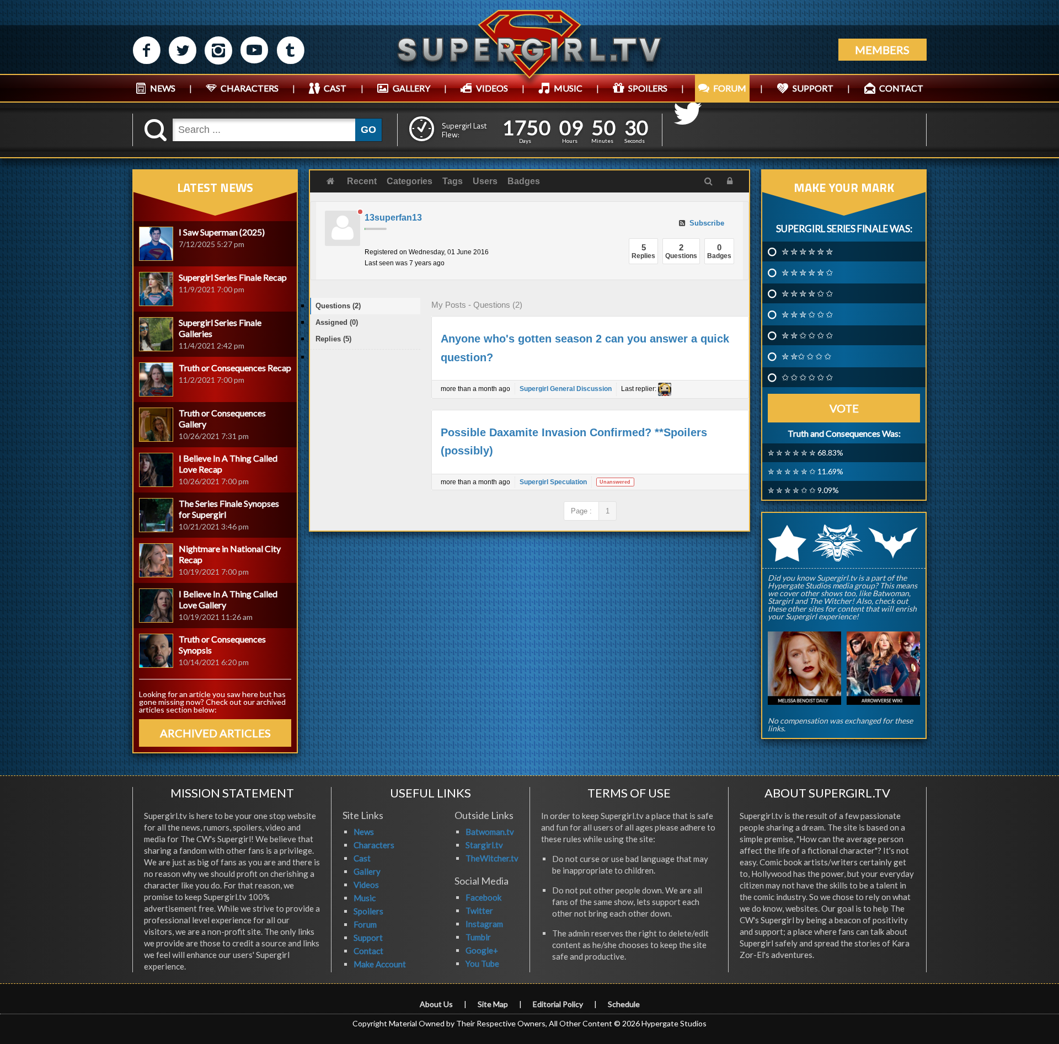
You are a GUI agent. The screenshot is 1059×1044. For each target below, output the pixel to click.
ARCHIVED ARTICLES (215, 733)
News (364, 832)
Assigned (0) (336, 322)
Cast (362, 858)
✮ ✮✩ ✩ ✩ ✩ (806, 356)
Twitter (479, 910)
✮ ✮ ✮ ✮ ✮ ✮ (807, 251)
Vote (844, 408)
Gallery (367, 871)
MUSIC (568, 88)
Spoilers (368, 911)
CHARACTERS (250, 88)
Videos (366, 885)
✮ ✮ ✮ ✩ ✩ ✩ (807, 314)
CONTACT (901, 88)
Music (365, 898)
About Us (436, 1004)
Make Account (380, 964)
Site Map (493, 1004)
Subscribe (705, 223)
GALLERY (411, 88)
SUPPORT (813, 88)
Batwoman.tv (490, 832)
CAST (335, 88)
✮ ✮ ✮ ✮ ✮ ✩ (807, 272)
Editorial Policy (558, 1004)
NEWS (162, 88)
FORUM (729, 88)
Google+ (482, 950)
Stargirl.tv (484, 845)
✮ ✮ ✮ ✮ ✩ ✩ (807, 293)
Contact (368, 951)
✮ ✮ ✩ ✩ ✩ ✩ (807, 335)
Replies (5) (333, 339)
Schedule (624, 1004)
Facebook (483, 897)
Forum (365, 924)
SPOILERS (647, 88)
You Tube (482, 963)
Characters (374, 845)
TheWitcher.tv (492, 858)
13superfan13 (393, 217)
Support (368, 938)
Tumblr (478, 937)
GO (368, 129)
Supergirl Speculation (553, 482)
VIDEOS (492, 88)
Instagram (484, 924)
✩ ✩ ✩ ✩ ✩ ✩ (807, 377)
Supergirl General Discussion (566, 389)
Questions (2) (338, 306)
